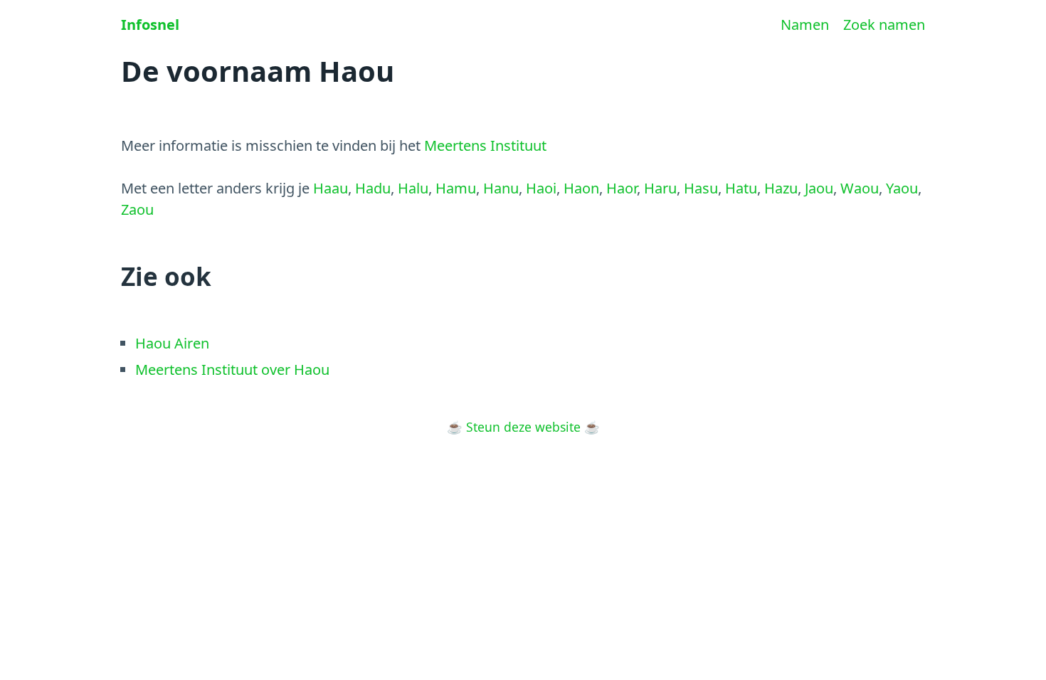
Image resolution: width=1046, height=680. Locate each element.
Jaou (819, 188)
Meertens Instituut (485, 145)
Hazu (781, 188)
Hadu (373, 188)
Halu (413, 188)
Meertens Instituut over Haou (232, 369)
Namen (805, 24)
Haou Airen (172, 343)
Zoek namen (884, 24)
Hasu (701, 188)
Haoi (541, 188)
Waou (859, 188)
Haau (330, 188)
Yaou (902, 188)
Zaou (137, 209)
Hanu (501, 188)
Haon (581, 188)
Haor (621, 188)
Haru (660, 188)
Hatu (741, 188)
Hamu (455, 188)
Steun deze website (523, 426)
